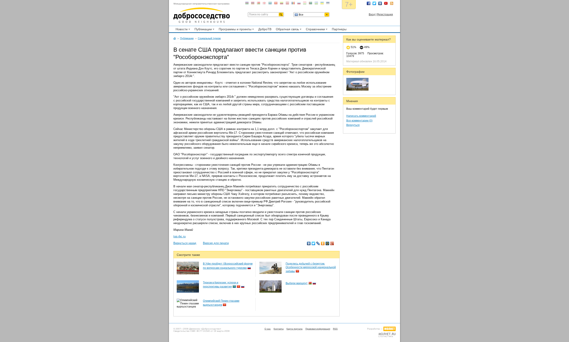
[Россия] (299, 4)
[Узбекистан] (316, 4)
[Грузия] (264, 4)
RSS (391, 3)
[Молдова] (293, 4)
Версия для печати (216, 243)
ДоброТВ (264, 29)
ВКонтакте (380, 3)
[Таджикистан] (305, 4)
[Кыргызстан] (276, 4)
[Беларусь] (258, 4)
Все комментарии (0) (359, 120)
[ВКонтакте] (309, 243)
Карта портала (295, 329)
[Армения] (252, 4)
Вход (372, 14)
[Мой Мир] (327, 243)
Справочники (315, 29)
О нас (267, 329)
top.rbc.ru (179, 236)
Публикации (202, 29)
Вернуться (353, 125)
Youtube (386, 3)
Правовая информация (317, 329)
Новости (180, 29)
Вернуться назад (184, 243)
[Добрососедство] (201, 13)
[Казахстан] (270, 4)
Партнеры (339, 29)
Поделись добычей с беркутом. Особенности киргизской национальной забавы (311, 267)
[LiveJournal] (318, 243)
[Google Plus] (332, 243)
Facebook (368, 3)
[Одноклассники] (323, 243)
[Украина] (322, 4)
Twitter (374, 3)
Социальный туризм (209, 38)
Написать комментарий (361, 115)
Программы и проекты (234, 29)
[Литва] (281, 4)
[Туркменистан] (310, 4)
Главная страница (174, 38)
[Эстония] (328, 4)
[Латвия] (287, 4)
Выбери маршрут (297, 283)
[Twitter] (313, 243)
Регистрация (385, 14)
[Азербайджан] (247, 4)
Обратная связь (287, 29)
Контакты (279, 329)
